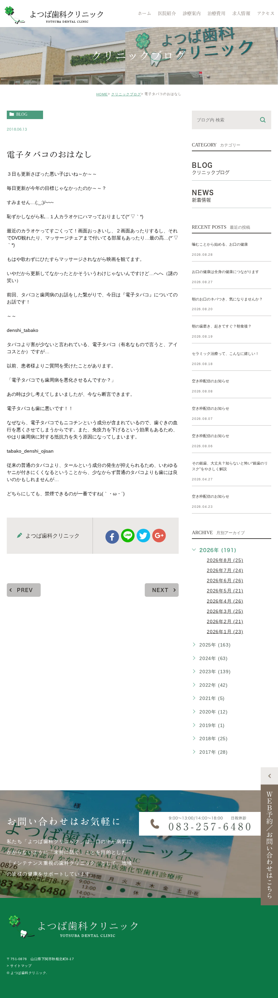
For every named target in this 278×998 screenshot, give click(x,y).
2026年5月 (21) (225, 590)
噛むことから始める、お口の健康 (220, 244)
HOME (102, 94)
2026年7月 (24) (225, 570)
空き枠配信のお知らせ (210, 381)
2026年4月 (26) (225, 601)
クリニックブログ (126, 94)
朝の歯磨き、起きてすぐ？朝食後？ (222, 326)
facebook (112, 537)
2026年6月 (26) (225, 580)
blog (21, 114)
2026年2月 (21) (225, 621)
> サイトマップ (19, 966)
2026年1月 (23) (225, 631)
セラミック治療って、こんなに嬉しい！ (225, 354)
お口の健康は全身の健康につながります (225, 272)
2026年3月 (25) (225, 611)
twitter (143, 535)
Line (128, 535)
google (159, 535)
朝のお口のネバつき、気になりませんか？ (227, 299)
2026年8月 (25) (225, 560)
